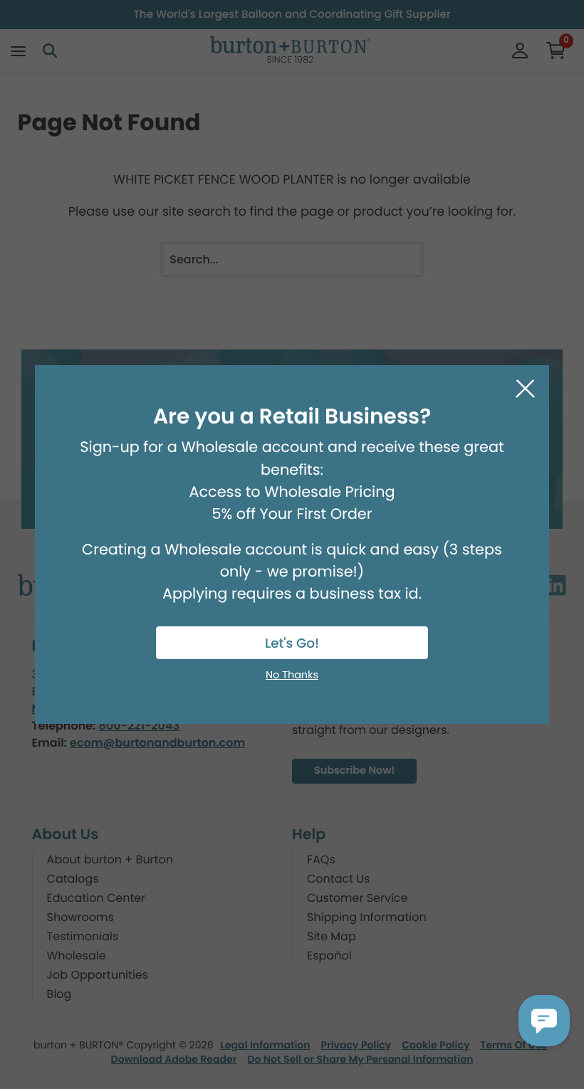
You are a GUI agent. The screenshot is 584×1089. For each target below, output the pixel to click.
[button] (544, 1020)
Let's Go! (292, 644)
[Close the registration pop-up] (525, 389)
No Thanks (292, 675)
